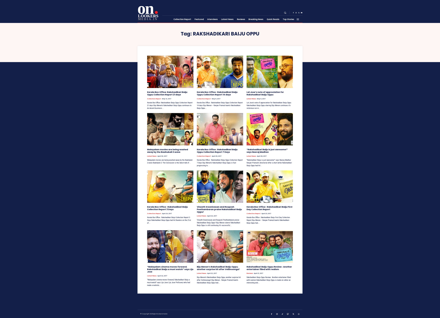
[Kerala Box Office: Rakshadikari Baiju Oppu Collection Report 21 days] (170, 72)
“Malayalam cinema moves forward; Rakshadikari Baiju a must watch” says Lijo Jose (170, 269)
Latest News (251, 99)
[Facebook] (293, 12)
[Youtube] (301, 12)
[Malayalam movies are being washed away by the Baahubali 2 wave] (170, 129)
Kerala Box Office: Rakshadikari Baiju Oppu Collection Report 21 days (167, 93)
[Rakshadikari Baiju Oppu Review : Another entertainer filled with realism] (270, 246)
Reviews (250, 273)
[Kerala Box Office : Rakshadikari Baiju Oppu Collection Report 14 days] (220, 72)
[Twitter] (298, 12)
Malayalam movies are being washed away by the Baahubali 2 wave (167, 150)
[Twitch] (288, 314)
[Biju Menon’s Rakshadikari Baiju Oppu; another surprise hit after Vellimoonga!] (220, 246)
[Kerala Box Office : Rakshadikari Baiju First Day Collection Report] (270, 186)
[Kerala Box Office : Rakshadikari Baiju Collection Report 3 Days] (170, 186)
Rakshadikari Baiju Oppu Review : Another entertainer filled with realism (269, 268)
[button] (285, 12)
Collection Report (154, 99)
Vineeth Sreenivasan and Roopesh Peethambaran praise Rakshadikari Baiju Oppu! (219, 209)
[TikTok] (282, 314)
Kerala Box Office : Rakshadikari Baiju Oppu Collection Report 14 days (217, 93)
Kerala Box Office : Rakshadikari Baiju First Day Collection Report (269, 208)
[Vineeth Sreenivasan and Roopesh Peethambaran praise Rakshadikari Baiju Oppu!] (220, 186)
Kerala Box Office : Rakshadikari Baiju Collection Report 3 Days (167, 208)
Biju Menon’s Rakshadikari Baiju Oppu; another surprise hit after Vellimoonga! (218, 268)
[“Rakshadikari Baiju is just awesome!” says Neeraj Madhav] (270, 129)
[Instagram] (296, 12)
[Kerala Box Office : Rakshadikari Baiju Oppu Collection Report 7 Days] (220, 129)
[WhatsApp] (299, 314)
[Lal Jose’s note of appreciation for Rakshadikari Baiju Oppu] (270, 72)
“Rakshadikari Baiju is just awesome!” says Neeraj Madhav (267, 150)
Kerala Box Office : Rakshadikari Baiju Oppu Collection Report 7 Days (217, 150)
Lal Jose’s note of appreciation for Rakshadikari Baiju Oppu (265, 93)
